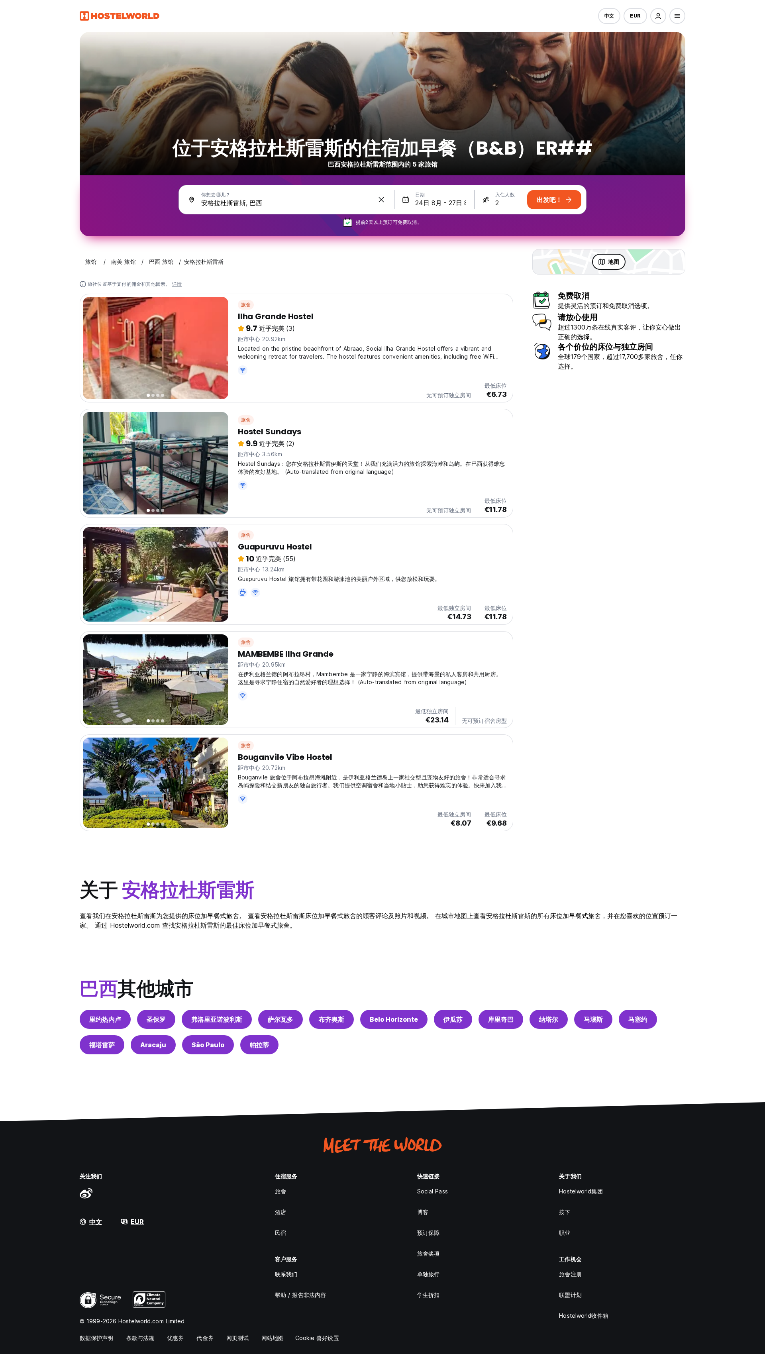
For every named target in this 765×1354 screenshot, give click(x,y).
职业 (564, 1232)
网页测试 (237, 1337)
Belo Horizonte (394, 1019)
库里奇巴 (501, 1019)
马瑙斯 (593, 1019)
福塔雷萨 (102, 1045)
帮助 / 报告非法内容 (300, 1294)
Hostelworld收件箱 (583, 1315)
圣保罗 (156, 1019)
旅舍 (246, 305)
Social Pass (432, 1191)
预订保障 (428, 1232)
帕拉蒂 (259, 1045)
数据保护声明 (97, 1337)
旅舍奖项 (428, 1253)
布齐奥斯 (331, 1019)
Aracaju (153, 1045)
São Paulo (208, 1045)
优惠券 (175, 1337)
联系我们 (286, 1274)
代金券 (204, 1337)
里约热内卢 (105, 1019)
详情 (177, 284)
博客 (422, 1212)
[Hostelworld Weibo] (86, 1193)
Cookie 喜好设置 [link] (317, 1337)
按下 (564, 1212)
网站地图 (272, 1337)
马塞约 (637, 1019)
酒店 (280, 1212)
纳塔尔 (548, 1019)
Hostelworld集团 (580, 1191)
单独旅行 (428, 1274)
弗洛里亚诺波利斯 (216, 1019)
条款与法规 (140, 1337)
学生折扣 (428, 1294)
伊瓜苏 (453, 1019)
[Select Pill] (658, 16)
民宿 (280, 1232)
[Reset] (381, 199)
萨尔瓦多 (280, 1019)
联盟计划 (570, 1294)
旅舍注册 (570, 1274)
